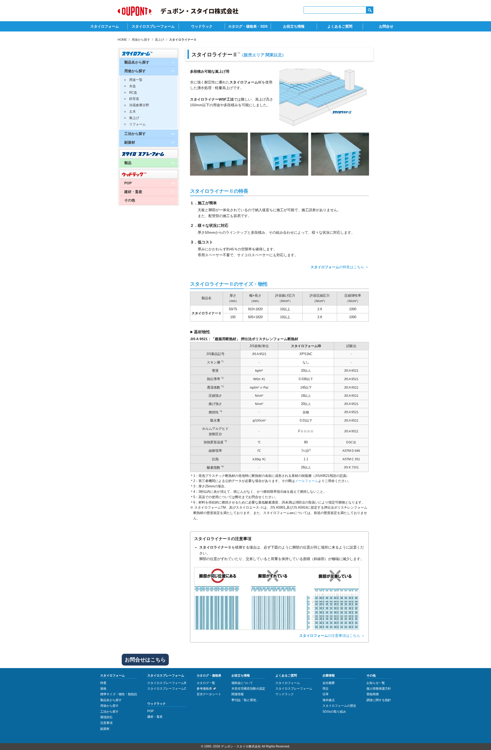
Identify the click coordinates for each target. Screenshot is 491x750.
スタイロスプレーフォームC (166, 688)
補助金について (242, 683)
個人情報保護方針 (378, 688)
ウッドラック (202, 26)
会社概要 (328, 683)
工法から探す (109, 711)
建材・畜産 (155, 717)
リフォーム (137, 124)
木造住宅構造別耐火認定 (248, 688)
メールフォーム (306, 481)
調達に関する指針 (378, 700)
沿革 (325, 694)
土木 (132, 111)
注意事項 (106, 723)
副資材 (104, 729)
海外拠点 (328, 700)
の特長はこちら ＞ (339, 267)
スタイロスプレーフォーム (153, 26)
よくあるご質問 (339, 26)
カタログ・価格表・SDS (247, 26)
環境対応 (106, 717)
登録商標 (372, 694)
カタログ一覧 (206, 683)
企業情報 (328, 675)
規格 (103, 688)
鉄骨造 (134, 99)
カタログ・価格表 (209, 675)
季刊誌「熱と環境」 (245, 700)
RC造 (133, 92)
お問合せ (386, 26)
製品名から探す (111, 700)
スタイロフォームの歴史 (339, 706)
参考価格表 (204, 688)
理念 (325, 688)
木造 (132, 86)
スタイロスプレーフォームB (166, 683)
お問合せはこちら (145, 659)
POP (150, 711)
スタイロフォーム (104, 26)
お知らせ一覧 (375, 683)
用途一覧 (135, 80)
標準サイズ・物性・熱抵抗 (118, 694)
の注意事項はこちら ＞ (332, 636)
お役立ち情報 (294, 26)
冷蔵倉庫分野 (139, 105)
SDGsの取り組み (334, 711)
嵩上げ (134, 118)
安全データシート (209, 694)
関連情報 (237, 694)
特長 (103, 683)
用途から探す (109, 706)
